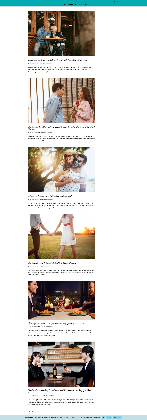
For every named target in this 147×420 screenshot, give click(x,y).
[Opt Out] (145, 417)
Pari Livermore (33, 63)
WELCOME (62, 5)
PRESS (80, 5)
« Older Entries (32, 412)
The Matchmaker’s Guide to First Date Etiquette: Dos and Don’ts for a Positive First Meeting (61, 128)
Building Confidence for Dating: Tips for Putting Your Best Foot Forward (57, 323)
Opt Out (109, 417)
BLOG (86, 5)
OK (103, 417)
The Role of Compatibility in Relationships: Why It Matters (52, 263)
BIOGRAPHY (72, 5)
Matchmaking (50, 63)
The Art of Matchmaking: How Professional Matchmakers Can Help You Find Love (59, 391)
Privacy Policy (117, 417)
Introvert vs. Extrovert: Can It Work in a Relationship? (49, 196)
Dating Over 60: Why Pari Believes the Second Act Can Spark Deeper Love (58, 60)
